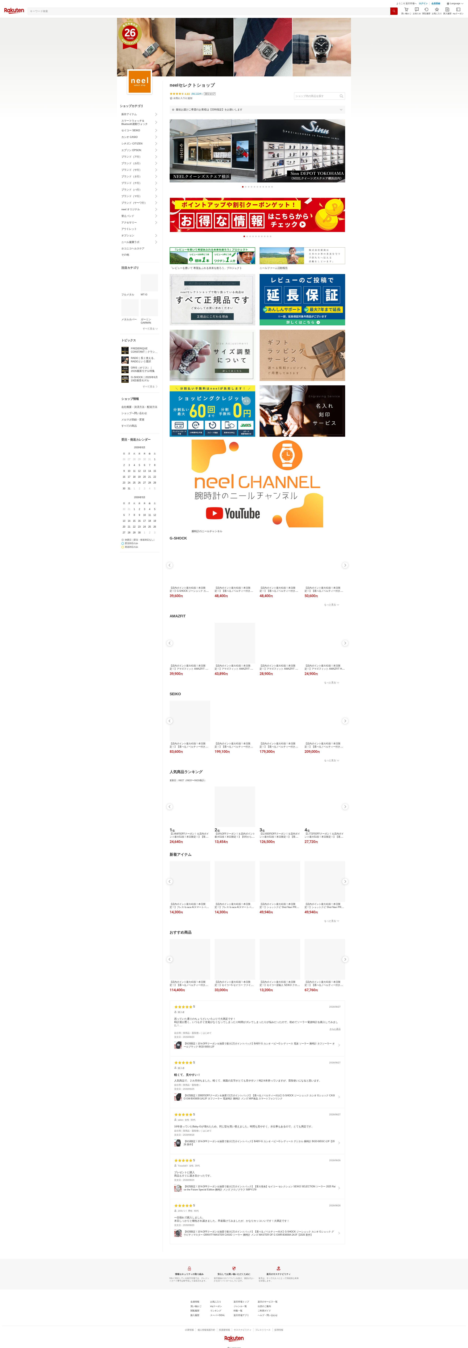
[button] (455, 3)
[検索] (394, 11)
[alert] (257, 109)
